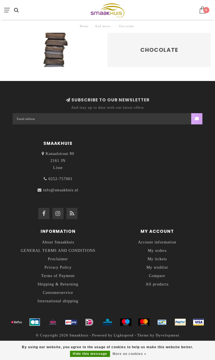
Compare (157, 276)
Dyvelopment (167, 335)
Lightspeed (124, 335)
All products (157, 284)
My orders (157, 250)
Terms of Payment (58, 276)
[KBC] (107, 322)
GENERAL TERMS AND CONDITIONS (58, 250)
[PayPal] (180, 322)
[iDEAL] (89, 322)
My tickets (157, 259)
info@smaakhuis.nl (60, 190)
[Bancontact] (162, 322)
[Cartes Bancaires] (35, 322)
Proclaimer (58, 259)
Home (84, 26)
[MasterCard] (144, 322)
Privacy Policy (58, 267)
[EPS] (53, 322)
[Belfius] (17, 322)
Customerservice (58, 293)
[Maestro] (126, 322)
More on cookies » (129, 354)
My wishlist (157, 267)
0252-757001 (60, 179)
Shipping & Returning (58, 284)
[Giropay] (71, 322)
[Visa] (198, 322)
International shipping (58, 301)
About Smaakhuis (58, 242)
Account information (157, 242)
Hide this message (90, 354)
